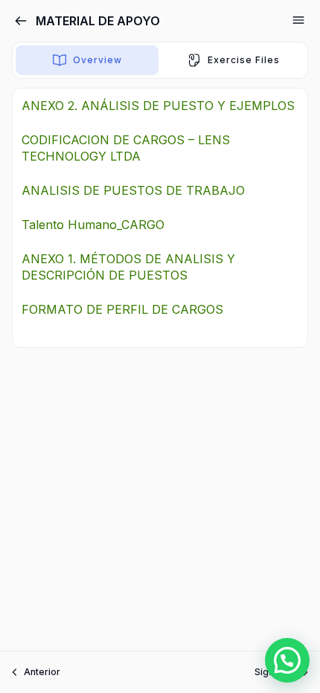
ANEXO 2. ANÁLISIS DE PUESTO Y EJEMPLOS (158, 105)
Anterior (42, 671)
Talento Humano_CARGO (93, 224)
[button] (287, 660)
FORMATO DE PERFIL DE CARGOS (122, 309)
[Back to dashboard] (21, 21)
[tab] (87, 60)
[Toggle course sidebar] (298, 20)
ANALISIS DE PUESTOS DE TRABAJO (133, 190)
